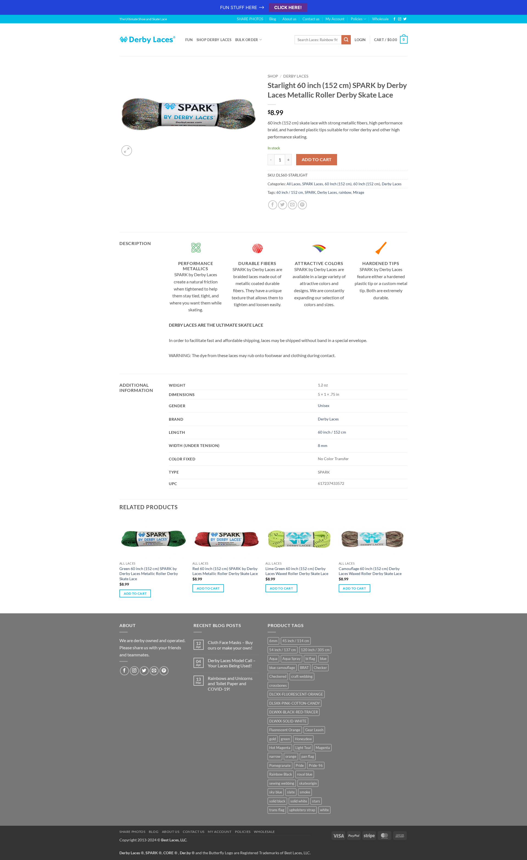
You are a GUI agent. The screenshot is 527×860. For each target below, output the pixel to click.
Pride (300, 765)
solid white (298, 801)
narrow (275, 756)
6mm (273, 641)
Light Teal (303, 747)
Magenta (323, 747)
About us (289, 19)
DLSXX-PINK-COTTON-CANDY (294, 703)
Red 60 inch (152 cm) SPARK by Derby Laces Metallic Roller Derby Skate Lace (225, 571)
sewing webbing (281, 783)
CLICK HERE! (288, 7)
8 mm (322, 445)
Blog (272, 19)
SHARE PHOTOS (250, 19)
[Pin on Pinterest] (302, 204)
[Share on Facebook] (272, 204)
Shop (273, 76)
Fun (189, 40)
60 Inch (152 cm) (338, 184)
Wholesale (380, 19)
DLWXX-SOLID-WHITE (288, 721)
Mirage (358, 192)
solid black (277, 801)
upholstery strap (302, 810)
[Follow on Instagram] (399, 19)
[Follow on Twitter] (405, 19)
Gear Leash (314, 730)
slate (291, 792)
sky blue (275, 792)
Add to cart (317, 159)
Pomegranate (280, 765)
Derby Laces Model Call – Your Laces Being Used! (232, 663)
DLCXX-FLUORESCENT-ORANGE (296, 694)
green (285, 739)
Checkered (277, 676)
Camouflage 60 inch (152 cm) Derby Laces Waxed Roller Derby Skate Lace (370, 571)
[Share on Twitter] (282, 204)
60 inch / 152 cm (289, 192)
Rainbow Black (280, 774)
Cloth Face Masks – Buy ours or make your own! (230, 645)
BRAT (304, 667)
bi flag (310, 658)
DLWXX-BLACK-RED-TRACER (293, 712)
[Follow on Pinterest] (164, 670)
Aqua (273, 658)
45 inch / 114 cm (295, 641)
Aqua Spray (291, 658)
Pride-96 (316, 765)
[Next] (406, 565)
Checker (320, 667)
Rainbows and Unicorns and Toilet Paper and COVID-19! (230, 683)
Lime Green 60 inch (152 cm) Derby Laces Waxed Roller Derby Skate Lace (296, 571)
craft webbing (302, 676)
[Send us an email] (154, 670)
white (324, 810)
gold (272, 739)
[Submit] (346, 39)
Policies (357, 19)
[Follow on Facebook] (394, 19)
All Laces (294, 184)
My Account (335, 19)
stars (316, 801)
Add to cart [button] (135, 593)
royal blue (304, 774)
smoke (305, 792)
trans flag (276, 810)
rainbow (345, 192)
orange (290, 756)
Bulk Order (246, 40)
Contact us (310, 19)
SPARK (310, 192)
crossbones (278, 685)
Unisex (323, 405)
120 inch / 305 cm (315, 650)
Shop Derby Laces (214, 40)
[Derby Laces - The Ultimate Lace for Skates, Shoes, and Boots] (148, 40)
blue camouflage (282, 667)
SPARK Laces (312, 184)
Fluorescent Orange (284, 730)
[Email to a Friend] (292, 204)
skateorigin (308, 783)
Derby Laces (295, 76)
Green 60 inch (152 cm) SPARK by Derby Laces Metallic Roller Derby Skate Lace (148, 573)
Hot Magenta (279, 747)
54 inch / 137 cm (282, 650)
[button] (126, 150)
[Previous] (120, 565)
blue (323, 658)
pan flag (307, 756)
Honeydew (303, 739)
